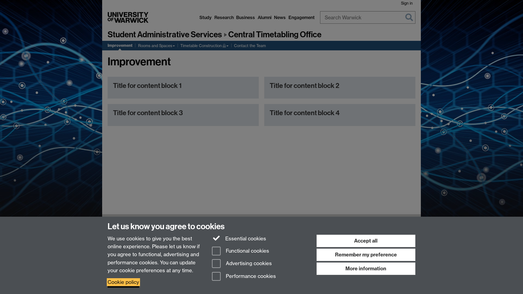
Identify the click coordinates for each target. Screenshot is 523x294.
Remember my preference (366, 255)
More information (365, 268)
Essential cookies (245, 238)
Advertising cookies (248, 264)
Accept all (366, 241)
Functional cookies (246, 251)
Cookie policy (123, 282)
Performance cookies (250, 276)
